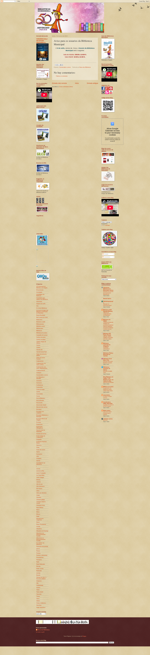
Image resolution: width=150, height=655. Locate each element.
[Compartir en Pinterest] (62, 65)
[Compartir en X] (59, 65)
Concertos (38, 380)
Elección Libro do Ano (41, 407)
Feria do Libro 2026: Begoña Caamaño (108, 362)
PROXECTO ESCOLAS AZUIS (107, 305)
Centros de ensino (40, 337)
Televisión (38, 594)
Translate (107, 225)
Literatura (38, 497)
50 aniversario (39, 290)
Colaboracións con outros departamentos (41, 367)
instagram (38, 458)
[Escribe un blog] (57, 65)
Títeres (38, 596)
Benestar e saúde (40, 321)
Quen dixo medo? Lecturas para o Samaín (107, 413)
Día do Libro (39, 402)
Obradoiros (39, 528)
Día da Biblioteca (40, 398)
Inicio (77, 83)
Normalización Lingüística (39, 519)
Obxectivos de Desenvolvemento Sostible (40, 535)
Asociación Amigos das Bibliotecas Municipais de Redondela (42, 312)
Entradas (105, 254)
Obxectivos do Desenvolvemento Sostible (40, 539)
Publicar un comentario (62, 76)
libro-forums (39, 488)
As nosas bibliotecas (41, 308)
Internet (38, 460)
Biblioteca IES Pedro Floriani (107, 334)
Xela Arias (38, 605)
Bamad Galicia (107, 298)
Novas (38, 522)
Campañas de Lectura (41, 335)
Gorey (37, 447)
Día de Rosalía (40, 400)
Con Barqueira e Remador (40, 377)
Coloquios (38, 372)
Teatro (37, 589)
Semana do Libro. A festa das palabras (41, 578)
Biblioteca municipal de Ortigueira (106, 345)
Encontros (38, 409)
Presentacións (40, 557)
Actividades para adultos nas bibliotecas (42, 298)
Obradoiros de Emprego (42, 531)
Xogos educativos (40, 607)
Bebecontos (39, 319)
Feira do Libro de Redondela (40, 430)
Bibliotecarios (39, 328)
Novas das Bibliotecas (44, 629)
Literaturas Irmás (40, 505)
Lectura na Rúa (40, 471)
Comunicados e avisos (65, 67)
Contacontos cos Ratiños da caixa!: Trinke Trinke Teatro (108, 389)
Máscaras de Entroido (108, 382)
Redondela (39, 570)
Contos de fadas (40, 389)
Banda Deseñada (40, 315)
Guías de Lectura (40, 449)
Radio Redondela (40, 564)
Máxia (37, 512)
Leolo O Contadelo (41, 473)
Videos (38, 600)
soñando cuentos (108, 419)
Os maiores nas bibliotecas (40, 543)
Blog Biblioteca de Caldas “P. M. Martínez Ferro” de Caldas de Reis (108, 379)
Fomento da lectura (41, 433)
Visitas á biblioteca (41, 603)
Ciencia (38, 345)
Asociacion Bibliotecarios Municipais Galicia (108, 289)
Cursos (38, 396)
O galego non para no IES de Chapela (108, 405)
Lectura (38, 468)
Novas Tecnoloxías (41, 524)
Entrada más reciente (59, 83)
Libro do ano (39, 484)
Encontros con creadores (40, 412)
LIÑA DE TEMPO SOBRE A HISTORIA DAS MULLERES (108, 338)
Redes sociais (39, 568)
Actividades (39, 292)
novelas (38, 526)
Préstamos (39, 559)
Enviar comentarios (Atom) (66, 86)
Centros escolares (40, 339)
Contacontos (39, 387)
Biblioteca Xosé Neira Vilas (107, 359)
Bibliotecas (39, 330)
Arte (37, 306)
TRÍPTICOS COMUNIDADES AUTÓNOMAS (107, 314)
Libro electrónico (40, 486)
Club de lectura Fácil (41, 351)
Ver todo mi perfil (40, 632)
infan (37, 456)
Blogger (84, 636)
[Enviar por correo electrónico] (56, 65)
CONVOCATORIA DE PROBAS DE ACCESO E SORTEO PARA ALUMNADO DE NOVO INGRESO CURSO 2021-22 (108, 326)
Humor (38, 451)
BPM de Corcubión (108, 386)
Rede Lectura (106, 410)
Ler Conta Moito (40, 475)
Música (38, 514)
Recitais (38, 566)
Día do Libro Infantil (41, 405)
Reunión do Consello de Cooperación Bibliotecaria (108, 293)
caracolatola (106, 395)
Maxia (37, 509)
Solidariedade (39, 585)
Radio (37, 562)
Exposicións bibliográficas (39, 427)
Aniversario (39, 301)
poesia (38, 548)
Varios (37, 598)
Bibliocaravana (40, 324)
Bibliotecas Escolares (41, 332)
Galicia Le (38, 445)
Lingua (38, 495)
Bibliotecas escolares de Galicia (106, 368)
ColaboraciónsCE (40, 370)
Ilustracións (39, 454)
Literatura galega (40, 499)
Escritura (38, 422)
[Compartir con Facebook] (61, 65)
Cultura (38, 391)
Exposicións (39, 424)
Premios (38, 553)
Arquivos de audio (40, 303)
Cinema (38, 347)
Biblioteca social (40, 326)
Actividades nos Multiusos (40, 295)
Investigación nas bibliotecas (40, 463)
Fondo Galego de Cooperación (40, 436)
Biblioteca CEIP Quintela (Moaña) (107, 310)
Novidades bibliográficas (106, 348)
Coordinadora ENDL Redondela (107, 402)
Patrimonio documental (42, 546)
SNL (37, 583)
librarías (38, 479)
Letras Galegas (40, 477)
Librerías (38, 482)
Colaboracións (39, 361)
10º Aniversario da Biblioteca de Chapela (41, 287)
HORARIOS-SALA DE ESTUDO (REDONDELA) (41, 40)
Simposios (39, 581)
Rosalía (38, 575)
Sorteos (38, 587)
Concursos (39, 382)
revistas (38, 573)
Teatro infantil (39, 592)
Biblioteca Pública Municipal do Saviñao (108, 354)
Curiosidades (39, 394)
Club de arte (39, 349)
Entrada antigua (92, 83)
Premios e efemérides (41, 555)
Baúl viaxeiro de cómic (42, 317)
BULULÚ (105, 420)
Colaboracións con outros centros (41, 364)
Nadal (37, 516)
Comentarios (106, 257)
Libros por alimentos (41, 493)
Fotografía (38, 439)
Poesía (38, 551)
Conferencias (39, 385)
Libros (37, 490)
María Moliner (39, 507)
